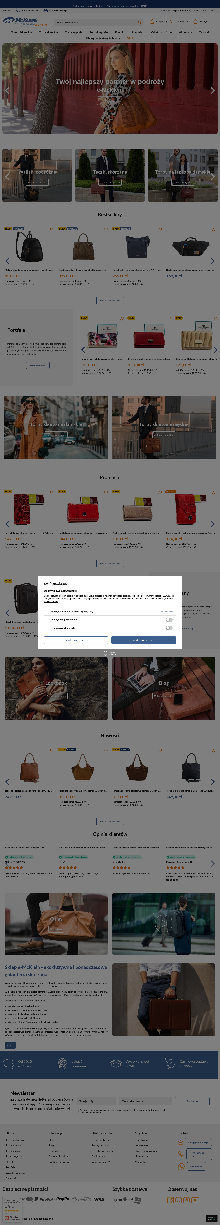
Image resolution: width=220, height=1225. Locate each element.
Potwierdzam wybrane (76, 640)
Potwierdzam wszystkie (143, 640)
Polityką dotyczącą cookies (117, 596)
